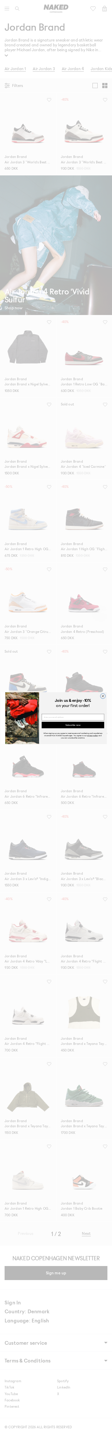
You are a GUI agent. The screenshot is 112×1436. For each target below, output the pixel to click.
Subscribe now (72, 724)
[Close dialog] (102, 695)
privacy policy (92, 735)
